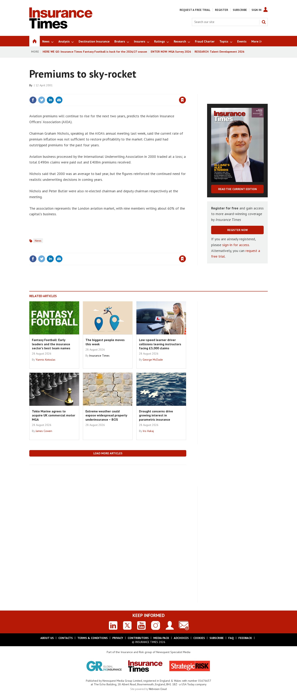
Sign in (135, 92)
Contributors (138, 638)
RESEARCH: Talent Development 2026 (219, 51)
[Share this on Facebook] (33, 100)
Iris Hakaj (148, 431)
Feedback (245, 638)
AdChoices (181, 638)
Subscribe (240, 9)
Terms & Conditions (92, 638)
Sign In (256, 9)
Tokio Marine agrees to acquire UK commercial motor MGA (53, 415)
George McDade (153, 359)
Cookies (199, 638)
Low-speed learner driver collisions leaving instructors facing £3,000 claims (160, 344)
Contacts (65, 638)
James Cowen (44, 431)
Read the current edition (237, 189)
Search (263, 22)
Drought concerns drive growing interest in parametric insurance (156, 415)
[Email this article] (59, 100)
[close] (186, 92)
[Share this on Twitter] (41, 100)
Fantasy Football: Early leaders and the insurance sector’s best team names (51, 344)
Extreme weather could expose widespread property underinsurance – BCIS (106, 415)
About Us (47, 638)
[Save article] (182, 100)
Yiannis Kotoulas (45, 359)
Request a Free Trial (195, 9)
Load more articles (107, 453)
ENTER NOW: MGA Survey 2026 (171, 51)
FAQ (231, 638)
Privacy (117, 638)
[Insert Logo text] (60, 27)
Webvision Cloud (158, 689)
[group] (255, 41)
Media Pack (161, 638)
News (38, 240)
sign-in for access (235, 244)
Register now (237, 230)
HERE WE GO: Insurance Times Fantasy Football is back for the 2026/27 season (95, 51)
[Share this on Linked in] (50, 100)
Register (221, 9)
